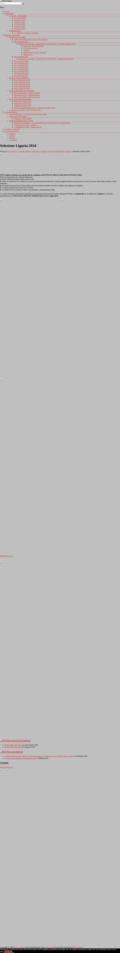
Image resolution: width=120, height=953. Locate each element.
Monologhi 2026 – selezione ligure (27, 97)
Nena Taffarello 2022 (22, 84)
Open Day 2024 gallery (23, 119)
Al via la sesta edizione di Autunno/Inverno (21, 758)
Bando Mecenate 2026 (13, 747)
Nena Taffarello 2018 (22, 80)
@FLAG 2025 (19, 26)
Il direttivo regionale (12, 129)
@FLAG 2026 (19, 29)
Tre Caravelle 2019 (21, 72)
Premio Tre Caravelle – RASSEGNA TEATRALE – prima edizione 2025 (46, 59)
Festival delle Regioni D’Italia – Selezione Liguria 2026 (34, 108)
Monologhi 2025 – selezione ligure (27, 95)
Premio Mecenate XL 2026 (15, 745)
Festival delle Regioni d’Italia (20, 99)
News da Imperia (15, 751)
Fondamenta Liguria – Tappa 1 (25, 125)
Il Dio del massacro (30, 48)
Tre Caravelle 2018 (21, 74)
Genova (12, 134)
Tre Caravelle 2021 (21, 67)
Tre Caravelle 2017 (21, 76)
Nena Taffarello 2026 (22, 89)
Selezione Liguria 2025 (22, 106)
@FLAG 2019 (19, 20)
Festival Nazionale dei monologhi (21, 91)
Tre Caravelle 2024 (21, 61)
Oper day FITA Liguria (18, 116)
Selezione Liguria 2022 (22, 101)
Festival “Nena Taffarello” (19, 78)
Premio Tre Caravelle (17, 37)
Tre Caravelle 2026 (21, 42)
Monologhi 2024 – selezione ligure (27, 93)
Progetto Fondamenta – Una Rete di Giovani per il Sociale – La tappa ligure (42, 123)
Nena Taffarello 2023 (22, 86)
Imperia (12, 136)
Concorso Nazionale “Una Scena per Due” (25, 110)
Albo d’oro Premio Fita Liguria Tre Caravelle (31, 39)
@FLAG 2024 (19, 24)
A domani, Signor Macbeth (33, 46)
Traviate (26, 50)
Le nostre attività (11, 112)
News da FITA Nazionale (19, 740)
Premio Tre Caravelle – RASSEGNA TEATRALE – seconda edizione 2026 (47, 44)
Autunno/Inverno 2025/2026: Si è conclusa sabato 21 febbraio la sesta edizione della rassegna (39, 756)
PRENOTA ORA (6, 556)
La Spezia (13, 140)
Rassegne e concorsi (12, 35)
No (10, 952)
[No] (13, 952)
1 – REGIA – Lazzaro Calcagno (26, 33)
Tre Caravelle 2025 (21, 57)
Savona (12, 138)
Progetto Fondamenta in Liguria (21, 121)
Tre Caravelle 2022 (21, 65)
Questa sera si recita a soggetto (34, 52)
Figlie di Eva (28, 54)
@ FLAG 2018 (20, 18)
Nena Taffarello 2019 (22, 82)
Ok (6, 952)
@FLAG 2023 (19, 22)
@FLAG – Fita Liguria (18, 16)
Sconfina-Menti (15, 31)
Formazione (9, 14)
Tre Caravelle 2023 (21, 63)
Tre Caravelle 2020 (21, 69)
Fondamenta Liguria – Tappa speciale (28, 127)
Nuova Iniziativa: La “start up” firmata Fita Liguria (28, 114)
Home (7, 11)
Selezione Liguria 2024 (22, 104)
